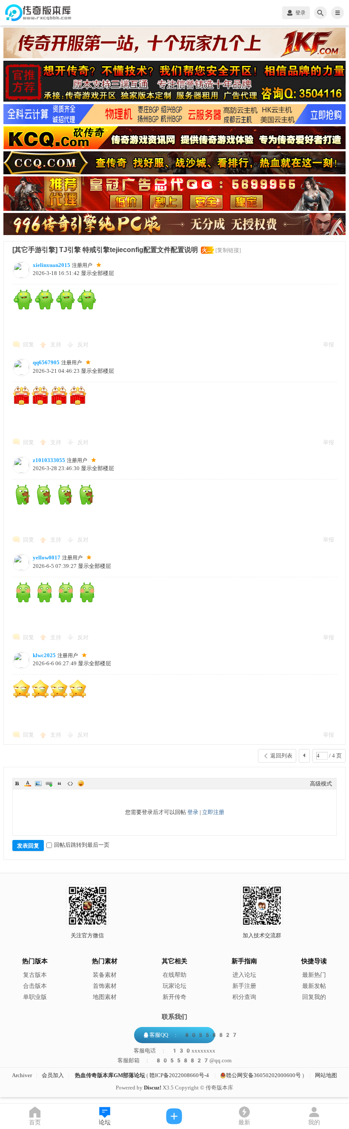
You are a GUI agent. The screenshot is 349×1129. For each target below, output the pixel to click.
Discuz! (152, 1087)
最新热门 (314, 975)
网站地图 (326, 1075)
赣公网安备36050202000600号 (263, 1075)
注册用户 (82, 265)
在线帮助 (174, 975)
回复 (28, 344)
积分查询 (244, 997)
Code (70, 783)
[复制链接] (228, 250)
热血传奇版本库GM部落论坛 (110, 1075)
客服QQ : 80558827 (193, 1035)
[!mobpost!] (174, 1116)
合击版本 (35, 986)
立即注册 (213, 812)
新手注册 (244, 986)
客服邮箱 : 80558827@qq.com (174, 1060)
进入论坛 (244, 975)
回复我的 (314, 997)
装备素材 (105, 975)
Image (38, 783)
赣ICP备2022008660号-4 (179, 1075)
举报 (328, 344)
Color (27, 783)
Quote (59, 783)
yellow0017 (46, 557)
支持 (56, 344)
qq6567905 (46, 362)
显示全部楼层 (97, 273)
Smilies (81, 783)
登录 (192, 812)
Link (49, 783)
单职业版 (35, 997)
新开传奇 (174, 997)
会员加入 (53, 1075)
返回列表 (281, 755)
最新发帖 (314, 986)
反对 (83, 344)
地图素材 (105, 997)
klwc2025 (44, 655)
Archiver (22, 1075)
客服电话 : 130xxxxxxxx (174, 1051)
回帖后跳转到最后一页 (81, 845)
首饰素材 (105, 986)
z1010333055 (49, 460)
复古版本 (35, 975)
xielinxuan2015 (51, 265)
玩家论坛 (174, 986)
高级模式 (321, 783)
